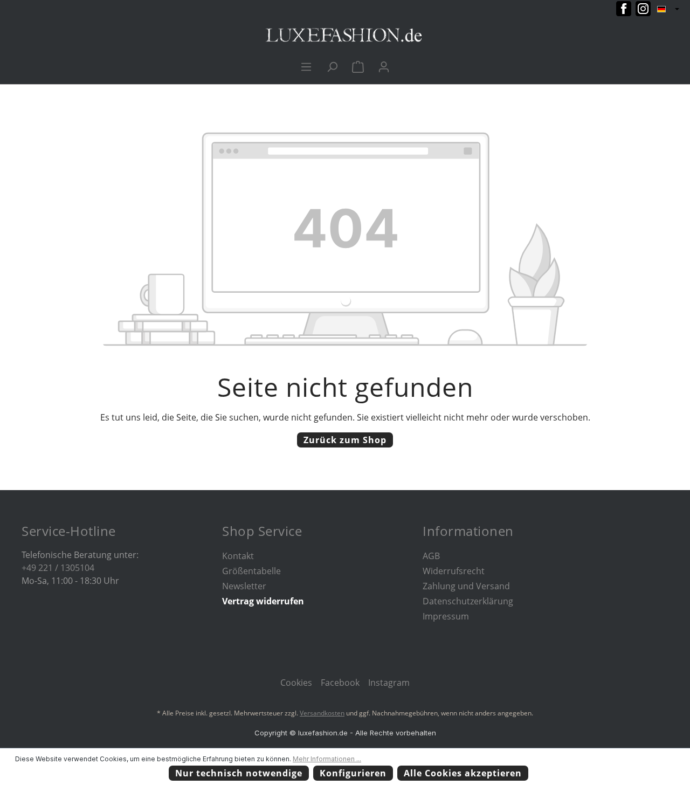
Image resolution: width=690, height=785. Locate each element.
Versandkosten (322, 713)
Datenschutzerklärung (468, 601)
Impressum (446, 616)
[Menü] (306, 66)
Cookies (296, 682)
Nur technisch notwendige (238, 773)
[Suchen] (332, 66)
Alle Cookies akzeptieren (463, 773)
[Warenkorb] (358, 66)
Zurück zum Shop (345, 440)
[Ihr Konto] (384, 66)
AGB (431, 556)
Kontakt (238, 556)
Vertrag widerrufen (263, 601)
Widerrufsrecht (454, 571)
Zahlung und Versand (466, 586)
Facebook (340, 682)
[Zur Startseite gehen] (345, 35)
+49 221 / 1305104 (58, 568)
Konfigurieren (353, 773)
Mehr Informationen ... (327, 759)
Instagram (389, 682)
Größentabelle (251, 571)
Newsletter (244, 586)
